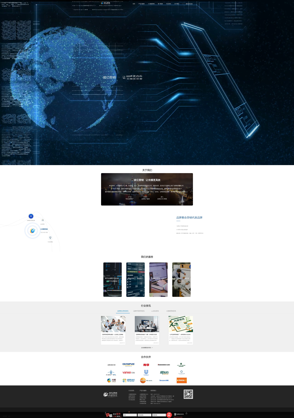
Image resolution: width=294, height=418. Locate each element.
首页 (134, 3)
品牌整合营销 (143, 398)
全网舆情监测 (143, 401)
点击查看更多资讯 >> (147, 347)
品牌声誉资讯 (132, 396)
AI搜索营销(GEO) (144, 394)
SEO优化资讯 (132, 399)
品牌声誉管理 (143, 396)
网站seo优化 (142, 399)
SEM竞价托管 (143, 403)
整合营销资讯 (132, 398)
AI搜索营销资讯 (132, 394)
